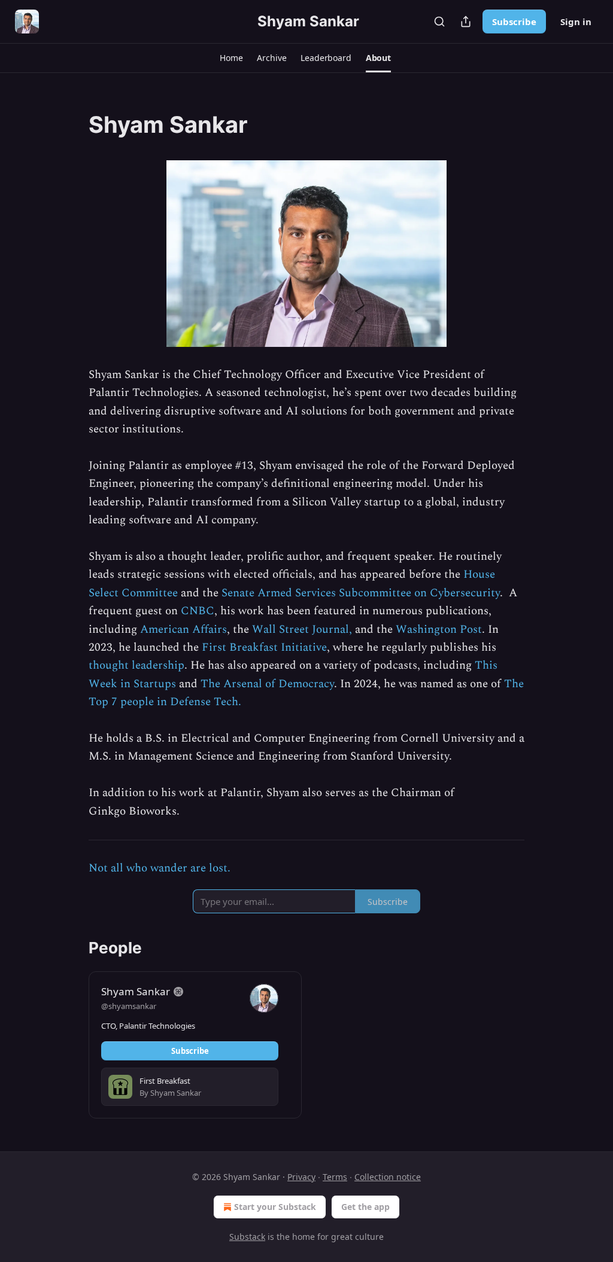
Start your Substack (275, 1206)
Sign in (575, 22)
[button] (231, 58)
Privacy (301, 1176)
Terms (335, 1176)
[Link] (71, 124)
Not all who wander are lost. (159, 868)
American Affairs (183, 629)
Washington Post (439, 629)
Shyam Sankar (135, 991)
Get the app (365, 1206)
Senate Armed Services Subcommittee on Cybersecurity (360, 593)
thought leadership (136, 665)
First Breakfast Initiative (264, 647)
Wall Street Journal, (302, 629)
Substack (247, 1236)
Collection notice (387, 1176)
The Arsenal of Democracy (267, 684)
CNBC (197, 611)
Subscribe (514, 22)
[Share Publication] (466, 21)
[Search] (439, 21)
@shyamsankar (128, 1006)
